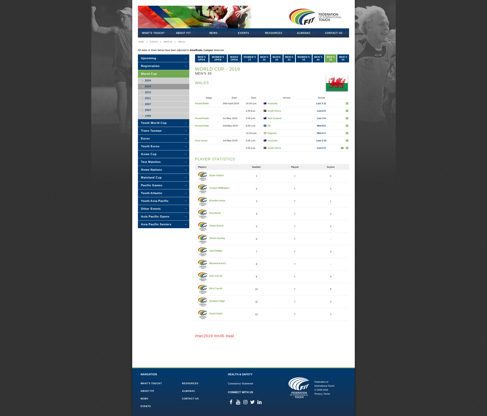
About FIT (183, 33)
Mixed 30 (277, 58)
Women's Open (218, 58)
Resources (273, 33)
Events (243, 33)
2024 (148, 80)
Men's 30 (264, 58)
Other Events (151, 208)
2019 (148, 86)
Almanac (303, 33)
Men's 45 (168, 42)
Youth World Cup (154, 122)
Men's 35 (289, 58)
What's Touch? (153, 33)
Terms (327, 394)
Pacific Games (151, 185)
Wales (181, 42)
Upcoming (148, 58)
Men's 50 (343, 58)
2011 (148, 98)
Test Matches (151, 161)
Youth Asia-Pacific (155, 200)
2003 (148, 110)
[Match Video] (342, 148)
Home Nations (151, 169)
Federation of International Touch (298, 387)
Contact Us (334, 33)
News (213, 33)
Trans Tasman (151, 130)
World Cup (149, 73)
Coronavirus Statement (240, 383)
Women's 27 (250, 58)
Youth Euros (150, 146)
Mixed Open (234, 58)
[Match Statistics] (347, 103)
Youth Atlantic (151, 193)
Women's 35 (304, 58)
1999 (148, 116)
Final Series (201, 140)
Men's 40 (318, 58)
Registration (150, 66)
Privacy (318, 394)
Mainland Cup (151, 177)
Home (141, 42)
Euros (145, 138)
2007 (148, 104)
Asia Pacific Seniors (156, 224)
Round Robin (202, 103)
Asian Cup (149, 154)
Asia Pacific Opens (155, 216)
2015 (148, 92)
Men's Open (202, 58)
